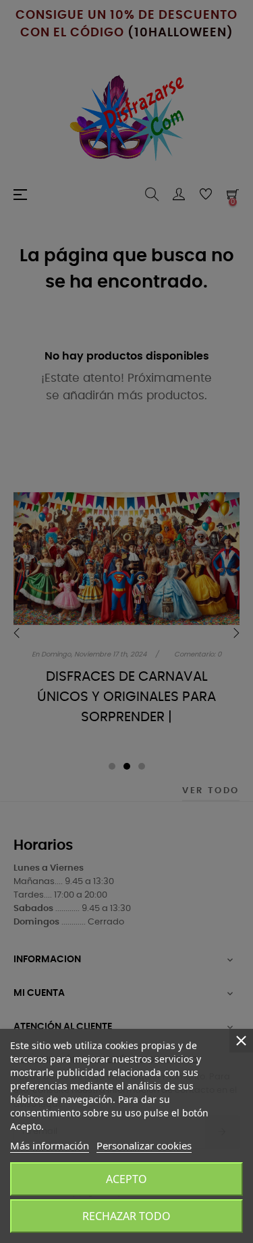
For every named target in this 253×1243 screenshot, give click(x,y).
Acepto (126, 1179)
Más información (49, 1145)
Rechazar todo (126, 1216)
